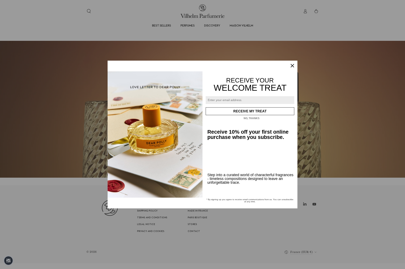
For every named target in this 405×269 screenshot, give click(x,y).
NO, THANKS (251, 118)
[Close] (292, 66)
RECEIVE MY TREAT (250, 111)
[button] (8, 261)
